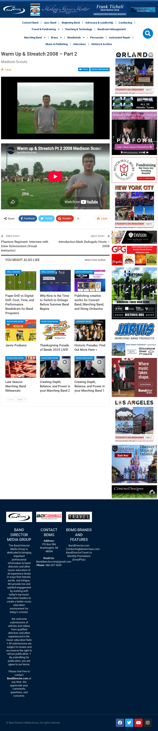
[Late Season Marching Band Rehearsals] (20, 367)
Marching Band (33, 37)
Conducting (125, 22)
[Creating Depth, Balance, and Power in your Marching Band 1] (89, 367)
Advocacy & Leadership (99, 22)
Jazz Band (50, 22)
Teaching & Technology (78, 29)
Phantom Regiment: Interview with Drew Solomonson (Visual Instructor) (24, 246)
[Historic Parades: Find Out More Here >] (89, 330)
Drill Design (13, 272)
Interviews (79, 44)
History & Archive (101, 44)
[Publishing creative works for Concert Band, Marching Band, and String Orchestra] (89, 281)
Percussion (96, 37)
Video (85, 69)
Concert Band (30, 22)
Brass (54, 37)
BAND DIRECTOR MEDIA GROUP (19, 535)
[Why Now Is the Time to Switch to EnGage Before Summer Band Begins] (55, 281)
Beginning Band (71, 22)
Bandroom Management (112, 29)
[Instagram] (148, 723)
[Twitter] (129, 723)
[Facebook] (120, 723)
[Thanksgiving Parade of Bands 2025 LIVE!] (55, 330)
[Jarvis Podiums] (20, 330)
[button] (148, 33)
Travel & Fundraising (43, 29)
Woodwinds (74, 37)
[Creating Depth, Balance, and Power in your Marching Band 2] (55, 367)
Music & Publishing (56, 44)
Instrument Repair (119, 37)
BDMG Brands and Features (79, 535)
